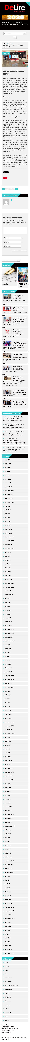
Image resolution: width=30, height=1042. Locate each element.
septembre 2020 (9, 733)
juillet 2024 (8, 556)
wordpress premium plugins (10, 1029)
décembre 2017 (9, 861)
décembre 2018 (9, 814)
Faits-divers (8, 982)
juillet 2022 (8, 649)
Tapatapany (5, 24)
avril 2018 (7, 845)
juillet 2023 (8, 602)
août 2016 (8, 922)
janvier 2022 (8, 672)
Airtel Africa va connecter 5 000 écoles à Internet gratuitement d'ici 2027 (13, 368)
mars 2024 (8, 572)
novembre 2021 (9, 679)
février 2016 (8, 946)
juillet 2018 (8, 834)
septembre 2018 (9, 826)
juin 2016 (7, 930)
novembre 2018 (9, 818)
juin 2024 (7, 560)
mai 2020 (7, 749)
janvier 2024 (8, 579)
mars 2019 (8, 803)
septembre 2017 (9, 872)
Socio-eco (12, 24)
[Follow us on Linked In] (19, 27)
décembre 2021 (9, 676)
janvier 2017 (8, 903)
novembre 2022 (9, 633)
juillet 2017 (8, 880)
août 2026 (8, 460)
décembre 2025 (9, 491)
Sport (6, 1016)
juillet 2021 (8, 695)
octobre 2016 (8, 915)
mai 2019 (7, 795)
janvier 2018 (8, 857)
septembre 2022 (9, 641)
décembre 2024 (9, 537)
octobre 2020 (8, 730)
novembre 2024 (9, 541)
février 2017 (8, 899)
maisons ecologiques (8, 1030)
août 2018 (8, 830)
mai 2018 (7, 841)
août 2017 (8, 876)
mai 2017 (7, 888)
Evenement (8, 978)
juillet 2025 (8, 510)
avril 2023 (7, 614)
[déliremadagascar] (15, 8)
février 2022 (8, 668)
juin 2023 (7, 606)
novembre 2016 (9, 911)
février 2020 (8, 760)
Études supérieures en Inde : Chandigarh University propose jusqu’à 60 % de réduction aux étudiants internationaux (14, 321)
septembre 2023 (9, 595)
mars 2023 (8, 618)
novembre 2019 (9, 772)
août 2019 (8, 784)
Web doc (7, 1020)
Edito (13, 22)
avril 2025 (7, 521)
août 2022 (8, 645)
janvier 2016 (8, 949)
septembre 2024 (9, 548)
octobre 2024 (8, 545)
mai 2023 (7, 610)
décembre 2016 (9, 907)
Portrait (7, 1009)
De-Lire (7, 966)
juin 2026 (7, 467)
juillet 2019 (8, 787)
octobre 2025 (8, 498)
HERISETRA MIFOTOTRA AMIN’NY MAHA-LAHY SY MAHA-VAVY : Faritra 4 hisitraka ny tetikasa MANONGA (15, 345)
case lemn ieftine (7, 1032)
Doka (9, 43)
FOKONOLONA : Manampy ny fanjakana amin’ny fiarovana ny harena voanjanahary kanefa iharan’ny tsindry (14, 442)
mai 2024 (7, 564)
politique (19, 22)
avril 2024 (7, 568)
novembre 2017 (9, 865)
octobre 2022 (8, 637)
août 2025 (8, 506)
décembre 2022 (9, 629)
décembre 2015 (9, 953)
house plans (5, 1025)
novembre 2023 (9, 587)
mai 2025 (7, 518)
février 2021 (8, 714)
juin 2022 (7, 652)
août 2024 (8, 552)
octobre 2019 (8, 776)
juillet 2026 (8, 464)
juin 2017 (7, 884)
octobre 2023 (8, 591)
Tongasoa (4, 22)
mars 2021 (8, 710)
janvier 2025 (8, 533)
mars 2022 (8, 664)
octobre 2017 (8, 868)
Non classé (8, 1001)
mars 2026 (8, 479)
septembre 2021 (9, 687)
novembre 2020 (9, 726)
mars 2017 (8, 895)
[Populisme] (9, 273)
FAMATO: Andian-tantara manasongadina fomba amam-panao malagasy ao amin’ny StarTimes (15, 357)
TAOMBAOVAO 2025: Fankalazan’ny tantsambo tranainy (13, 419)
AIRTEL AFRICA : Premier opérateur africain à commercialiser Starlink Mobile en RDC (15, 309)
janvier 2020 (8, 764)
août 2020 (8, 737)
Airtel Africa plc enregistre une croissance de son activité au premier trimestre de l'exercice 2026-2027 (13, 333)
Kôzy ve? (7, 993)
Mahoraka (6, 53)
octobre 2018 (8, 822)
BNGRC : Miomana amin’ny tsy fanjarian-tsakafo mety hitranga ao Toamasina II (14, 393)
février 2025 (8, 529)
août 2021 (8, 691)
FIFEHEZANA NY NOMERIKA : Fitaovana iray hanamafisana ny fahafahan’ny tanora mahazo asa (14, 298)
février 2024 (8, 575)
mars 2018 (8, 849)
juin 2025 (7, 514)
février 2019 (8, 807)
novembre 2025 (9, 494)
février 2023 (8, 622)
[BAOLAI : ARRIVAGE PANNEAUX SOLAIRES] (15, 58)
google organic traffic (8, 1027)
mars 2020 (8, 757)
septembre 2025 (9, 502)
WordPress (5, 1039)
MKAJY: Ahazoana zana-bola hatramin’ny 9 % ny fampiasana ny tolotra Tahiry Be (14, 403)
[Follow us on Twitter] (14, 27)
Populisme (5, 284)
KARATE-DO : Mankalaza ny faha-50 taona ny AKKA (13, 450)
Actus (10, 22)
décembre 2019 (9, 768)
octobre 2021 (8, 683)
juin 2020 (7, 745)
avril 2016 (7, 938)
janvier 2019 (8, 811)
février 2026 (8, 483)
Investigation (19, 24)
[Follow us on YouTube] (16, 27)
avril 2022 (7, 660)
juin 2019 (7, 791)
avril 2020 (7, 753)
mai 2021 (7, 703)
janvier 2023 (8, 625)
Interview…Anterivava (11, 985)
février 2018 (8, 853)
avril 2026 (7, 475)
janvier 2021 (8, 718)
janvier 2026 (8, 487)
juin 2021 (7, 699)
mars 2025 (8, 525)
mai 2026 (7, 471)
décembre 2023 (9, 583)
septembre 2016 (9, 919)
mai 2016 (7, 934)
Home (4, 43)
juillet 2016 (8, 926)
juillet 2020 (8, 741)
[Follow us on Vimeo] (11, 27)
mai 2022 (7, 656)
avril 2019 (7, 799)
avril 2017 (7, 892)
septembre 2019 (9, 780)
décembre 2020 (9, 722)
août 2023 (8, 598)
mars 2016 (8, 942)
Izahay (26, 24)
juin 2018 (7, 838)
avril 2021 (7, 706)
